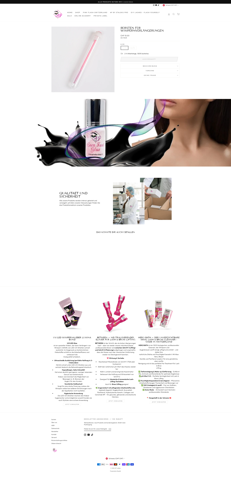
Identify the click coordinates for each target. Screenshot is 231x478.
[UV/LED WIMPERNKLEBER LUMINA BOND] (72, 314)
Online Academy (83, 16)
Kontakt (53, 434)
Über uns (54, 422)
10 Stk (124, 48)
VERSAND (150, 70)
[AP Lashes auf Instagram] (85, 435)
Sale (69, 16)
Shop (77, 12)
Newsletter (54, 431)
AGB (52, 425)
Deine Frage (150, 75)
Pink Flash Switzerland (95, 12)
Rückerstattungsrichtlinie (59, 440)
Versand (54, 437)
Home (70, 12)
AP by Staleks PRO (119, 12)
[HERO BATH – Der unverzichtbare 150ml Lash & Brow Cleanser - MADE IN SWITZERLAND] (159, 314)
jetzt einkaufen (72, 404)
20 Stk (132, 48)
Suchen (53, 419)
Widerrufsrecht (56, 443)
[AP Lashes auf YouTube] (89, 435)
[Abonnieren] (110, 429)
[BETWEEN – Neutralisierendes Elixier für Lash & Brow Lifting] (115, 314)
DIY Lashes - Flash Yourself (145, 12)
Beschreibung (150, 66)
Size (123, 44)
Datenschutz (55, 428)
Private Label (101, 16)
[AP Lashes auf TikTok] (92, 435)
